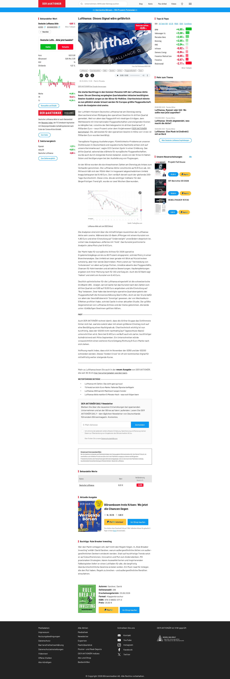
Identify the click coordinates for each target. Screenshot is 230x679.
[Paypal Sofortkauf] (108, 610)
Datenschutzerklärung (109, 438)
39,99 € (173, 174)
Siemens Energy (161, 52)
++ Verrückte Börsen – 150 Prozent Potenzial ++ (115, 9)
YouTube (127, 640)
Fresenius (158, 60)
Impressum (43, 632)
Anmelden (140, 424)
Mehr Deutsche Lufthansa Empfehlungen (175, 140)
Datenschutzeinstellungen (50, 649)
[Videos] (174, 3)
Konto (114, 531)
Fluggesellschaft (130, 70)
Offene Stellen (45, 658)
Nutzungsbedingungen (49, 636)
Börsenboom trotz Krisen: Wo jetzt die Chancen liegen (126, 506)
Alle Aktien (83, 628)
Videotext (43, 653)
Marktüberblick (85, 645)
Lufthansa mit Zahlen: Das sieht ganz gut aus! (104, 384)
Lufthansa (84, 70)
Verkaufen (65, 47)
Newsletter (83, 636)
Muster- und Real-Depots (90, 649)
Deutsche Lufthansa (86, 485)
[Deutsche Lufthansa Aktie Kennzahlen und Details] (56, 79)
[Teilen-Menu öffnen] (81, 75)
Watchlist (45, 32)
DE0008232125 (52, 27)
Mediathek (83, 632)
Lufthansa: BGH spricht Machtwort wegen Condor (105, 391)
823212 (41, 27)
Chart (140, 70)
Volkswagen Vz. (160, 33)
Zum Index (44, 135)
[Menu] (190, 3)
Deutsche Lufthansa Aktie (48, 23)
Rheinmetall (159, 63)
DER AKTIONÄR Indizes (88, 653)
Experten (82, 640)
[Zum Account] (150, 3)
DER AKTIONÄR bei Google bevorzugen (92, 86)
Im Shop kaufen (138, 522)
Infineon (158, 48)
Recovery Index (47, 122)
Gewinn (112, 70)
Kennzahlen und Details (49, 105)
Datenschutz (44, 640)
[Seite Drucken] (87, 75)
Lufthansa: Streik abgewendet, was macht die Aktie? (172, 122)
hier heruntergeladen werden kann (110, 373)
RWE (156, 44)
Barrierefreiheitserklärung (51, 645)
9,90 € (173, 212)
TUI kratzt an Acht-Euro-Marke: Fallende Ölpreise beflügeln (109, 387)
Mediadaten (43, 628)
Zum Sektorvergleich (48, 158)
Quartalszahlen (95, 70)
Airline (120, 70)
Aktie (105, 70)
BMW (156, 29)
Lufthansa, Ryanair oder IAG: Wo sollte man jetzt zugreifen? (170, 111)
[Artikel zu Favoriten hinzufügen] (92, 75)
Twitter (126, 654)
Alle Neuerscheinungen (187, 157)
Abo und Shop (84, 657)
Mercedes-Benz (160, 37)
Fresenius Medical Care (163, 56)
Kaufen (48, 47)
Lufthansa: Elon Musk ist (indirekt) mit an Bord (171, 132)
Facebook (127, 649)
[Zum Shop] (141, 3)
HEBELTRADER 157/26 (178, 199)
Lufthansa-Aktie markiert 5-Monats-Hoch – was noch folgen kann (112, 394)
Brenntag (158, 41)
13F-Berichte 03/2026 (178, 180)
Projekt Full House (176, 162)
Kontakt (127, 635)
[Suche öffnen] (82, 4)
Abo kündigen (44, 662)
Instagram (128, 644)
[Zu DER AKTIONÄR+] (162, 3)
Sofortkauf (119, 522)
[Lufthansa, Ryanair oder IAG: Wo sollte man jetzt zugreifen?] (173, 92)
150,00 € (173, 193)
